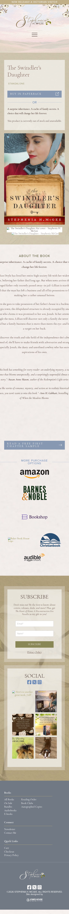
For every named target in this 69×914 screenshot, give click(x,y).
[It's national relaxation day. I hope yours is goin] (46, 748)
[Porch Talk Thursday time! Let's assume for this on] (23, 724)
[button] (34, 34)
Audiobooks (10, 810)
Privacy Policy (34, 652)
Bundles (8, 807)
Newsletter (9, 829)
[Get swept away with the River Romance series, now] (46, 724)
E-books (8, 814)
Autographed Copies (31, 807)
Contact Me (10, 833)
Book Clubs (27, 803)
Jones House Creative (34, 900)
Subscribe (34, 644)
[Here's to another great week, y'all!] (23, 701)
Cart (6, 848)
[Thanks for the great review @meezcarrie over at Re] (46, 701)
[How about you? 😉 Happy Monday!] (23, 748)
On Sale (8, 803)
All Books (9, 799)
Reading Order (28, 799)
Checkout (9, 852)
